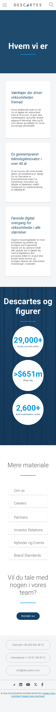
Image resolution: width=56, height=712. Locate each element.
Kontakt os (28, 616)
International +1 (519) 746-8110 (28, 657)
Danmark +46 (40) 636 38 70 (28, 644)
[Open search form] (51, 5)
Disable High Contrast (33, 696)
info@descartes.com (28, 670)
